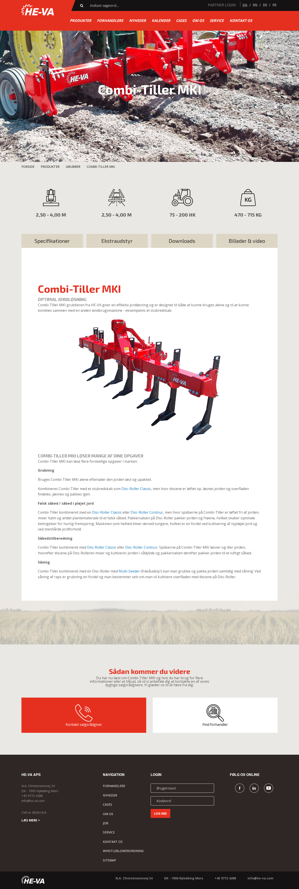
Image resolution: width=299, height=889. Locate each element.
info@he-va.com (33, 801)
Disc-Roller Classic (136, 488)
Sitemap (109, 860)
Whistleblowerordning (123, 851)
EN (255, 5)
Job (105, 823)
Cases (181, 20)
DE (265, 5)
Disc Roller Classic (101, 547)
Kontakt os (241, 20)
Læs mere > (30, 820)
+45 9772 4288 (32, 796)
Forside (27, 166)
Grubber (73, 166)
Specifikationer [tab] (52, 241)
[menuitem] (80, 20)
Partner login (222, 5)
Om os (198, 20)
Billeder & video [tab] (247, 241)
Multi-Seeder (129, 571)
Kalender (161, 20)
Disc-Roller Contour (147, 512)
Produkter (80, 20)
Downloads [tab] (182, 241)
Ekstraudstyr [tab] (117, 241)
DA (245, 5)
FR (274, 5)
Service (217, 20)
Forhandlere (110, 20)
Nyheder (137, 20)
